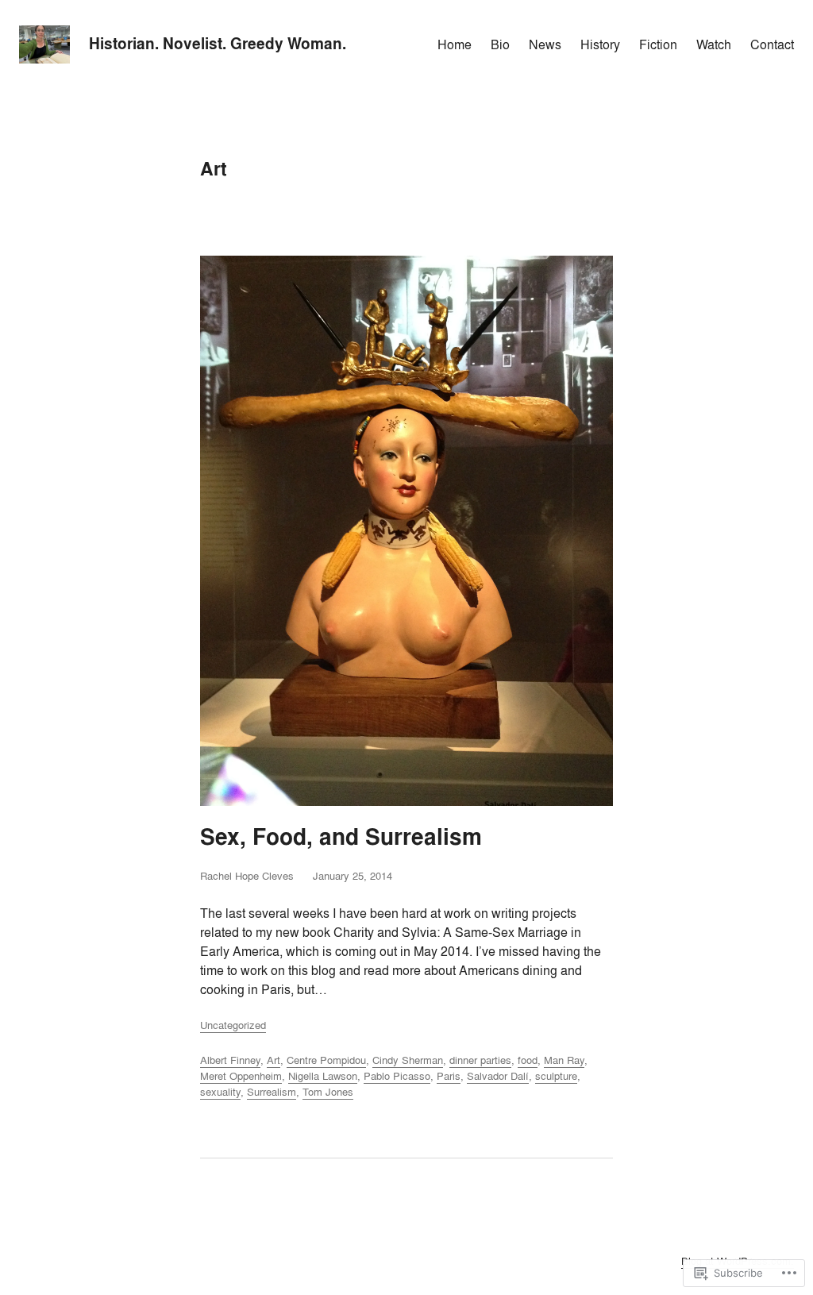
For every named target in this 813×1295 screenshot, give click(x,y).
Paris (448, 1076)
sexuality (220, 1092)
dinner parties (480, 1060)
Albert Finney (230, 1060)
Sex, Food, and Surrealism (341, 837)
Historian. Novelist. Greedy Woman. (217, 44)
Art (273, 1060)
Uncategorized (233, 1025)
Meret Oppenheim (241, 1076)
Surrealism (271, 1092)
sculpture (556, 1076)
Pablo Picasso (397, 1076)
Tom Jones (327, 1092)
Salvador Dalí (498, 1076)
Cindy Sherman (407, 1060)
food (528, 1060)
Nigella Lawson (322, 1076)
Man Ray (564, 1060)
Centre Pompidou (326, 1060)
